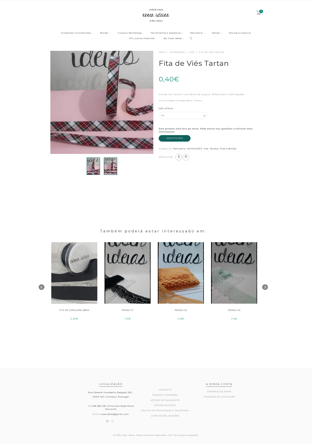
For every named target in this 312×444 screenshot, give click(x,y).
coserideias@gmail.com (115, 414)
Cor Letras (166, 108)
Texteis (216, 33)
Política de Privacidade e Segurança (165, 410)
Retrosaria (196, 33)
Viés (191, 52)
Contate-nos (174, 138)
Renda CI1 (128, 310)
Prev (41, 287)
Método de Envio (165, 405)
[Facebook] (179, 157)
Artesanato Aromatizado (76, 33)
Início (162, 52)
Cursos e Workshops (130, 33)
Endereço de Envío (219, 391)
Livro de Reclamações (165, 416)
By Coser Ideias (173, 38)
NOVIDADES (194, 148)
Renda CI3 (234, 310)
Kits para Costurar (240, 33)
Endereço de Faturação (219, 397)
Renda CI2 (181, 310)
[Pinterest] (186, 157)
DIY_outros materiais (142, 38)
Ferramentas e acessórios (166, 33)
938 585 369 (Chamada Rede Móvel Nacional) (113, 407)
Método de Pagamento (165, 400)
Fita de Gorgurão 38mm (74, 310)
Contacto (165, 389)
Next (265, 287)
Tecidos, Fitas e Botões (223, 148)
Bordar (104, 33)
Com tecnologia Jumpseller (183, 435)
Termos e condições (165, 395)
